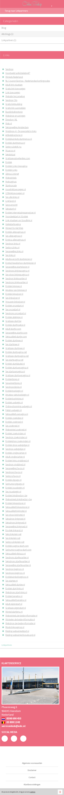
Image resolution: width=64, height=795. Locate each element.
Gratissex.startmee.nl (15, 348)
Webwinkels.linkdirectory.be (18, 499)
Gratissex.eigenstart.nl (15, 607)
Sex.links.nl (10, 255)
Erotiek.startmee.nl (14, 340)
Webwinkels (10, 177)
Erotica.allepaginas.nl (15, 239)
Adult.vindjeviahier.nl (15, 456)
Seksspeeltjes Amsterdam (17, 127)
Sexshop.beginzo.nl (14, 569)
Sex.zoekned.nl (12, 425)
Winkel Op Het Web (14, 228)
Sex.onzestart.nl (12, 309)
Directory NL (11, 119)
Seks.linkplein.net (13, 534)
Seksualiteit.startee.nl (15, 584)
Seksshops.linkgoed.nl (15, 522)
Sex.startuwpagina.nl (15, 371)
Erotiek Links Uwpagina (16, 166)
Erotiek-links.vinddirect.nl (17, 460)
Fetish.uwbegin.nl (13, 410)
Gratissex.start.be (13, 321)
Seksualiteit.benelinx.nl (15, 600)
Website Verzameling (15, 96)
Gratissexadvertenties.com (17, 158)
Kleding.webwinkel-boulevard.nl (20, 634)
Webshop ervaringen (15, 115)
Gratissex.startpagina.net (17, 355)
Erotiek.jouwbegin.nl (15, 487)
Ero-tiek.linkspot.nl (14, 530)
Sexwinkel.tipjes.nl (13, 383)
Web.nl (8, 123)
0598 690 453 (13, 718)
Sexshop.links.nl (12, 243)
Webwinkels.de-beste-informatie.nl (21, 615)
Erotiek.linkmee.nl (13, 286)
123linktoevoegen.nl (14, 193)
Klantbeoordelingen (32, 784)
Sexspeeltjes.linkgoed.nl (16, 526)
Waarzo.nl (10, 150)
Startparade (11, 185)
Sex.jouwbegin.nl (13, 491)
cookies (32, 792)
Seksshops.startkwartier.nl (17, 561)
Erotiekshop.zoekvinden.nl (17, 441)
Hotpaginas (10, 181)
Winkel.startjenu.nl (14, 611)
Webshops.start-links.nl (16, 592)
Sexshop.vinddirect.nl (15, 464)
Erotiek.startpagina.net (16, 352)
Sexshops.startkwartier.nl (17, 557)
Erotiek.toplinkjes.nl (14, 398)
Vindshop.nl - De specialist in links (20, 131)
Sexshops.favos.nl (13, 472)
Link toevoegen (12, 92)
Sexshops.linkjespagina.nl (17, 270)
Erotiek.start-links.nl (14, 588)
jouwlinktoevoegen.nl (15, 189)
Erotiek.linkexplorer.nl (15, 503)
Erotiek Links (11, 169)
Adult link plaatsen (14, 84)
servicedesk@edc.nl (13, 726)
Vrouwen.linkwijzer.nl (15, 301)
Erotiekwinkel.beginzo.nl (16, 576)
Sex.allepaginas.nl (13, 235)
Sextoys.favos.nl (13, 476)
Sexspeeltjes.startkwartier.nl (18, 565)
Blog (4, 27)
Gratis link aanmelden (15, 107)
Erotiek (8, 162)
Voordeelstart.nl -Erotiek (16, 216)
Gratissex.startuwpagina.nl (17, 375)
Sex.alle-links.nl (12, 197)
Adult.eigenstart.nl (13, 603)
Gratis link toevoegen (15, 88)
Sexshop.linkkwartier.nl (16, 278)
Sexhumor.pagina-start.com (18, 549)
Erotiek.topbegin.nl (14, 390)
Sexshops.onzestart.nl (15, 313)
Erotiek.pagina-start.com (17, 545)
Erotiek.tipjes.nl (12, 379)
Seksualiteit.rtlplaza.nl (15, 553)
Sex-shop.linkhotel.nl (15, 514)
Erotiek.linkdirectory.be (16, 495)
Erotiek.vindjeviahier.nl (15, 452)
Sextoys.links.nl (12, 247)
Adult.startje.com (13, 328)
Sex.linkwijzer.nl (12, 297)
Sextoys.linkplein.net (14, 541)
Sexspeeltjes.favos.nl (14, 468)
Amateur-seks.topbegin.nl (17, 394)
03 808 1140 (13, 722)
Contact (32, 777)
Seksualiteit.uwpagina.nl (16, 414)
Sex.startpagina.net (14, 359)
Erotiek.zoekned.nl (14, 421)
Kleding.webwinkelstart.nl (17, 631)
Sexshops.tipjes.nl (13, 386)
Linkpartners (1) (9, 40)
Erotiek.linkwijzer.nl (14, 293)
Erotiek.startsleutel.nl (15, 363)
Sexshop (9, 69)
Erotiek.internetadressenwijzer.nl (20, 212)
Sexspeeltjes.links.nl (14, 251)
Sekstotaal (10, 154)
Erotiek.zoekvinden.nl (15, 433)
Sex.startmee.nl (12, 344)
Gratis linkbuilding (13, 104)
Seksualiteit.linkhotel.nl (16, 510)
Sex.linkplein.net (12, 538)
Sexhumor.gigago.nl (14, 483)
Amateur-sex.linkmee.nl (16, 290)
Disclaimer (32, 770)
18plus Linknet (12, 173)
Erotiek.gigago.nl (13, 479)
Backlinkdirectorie (14, 111)
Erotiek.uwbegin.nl (14, 402)
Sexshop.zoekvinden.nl (16, 437)
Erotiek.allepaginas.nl (15, 231)
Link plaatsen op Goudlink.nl (18, 220)
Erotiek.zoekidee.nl (14, 417)
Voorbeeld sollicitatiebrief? (17, 73)
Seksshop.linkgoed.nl (15, 518)
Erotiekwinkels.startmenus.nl (18, 138)
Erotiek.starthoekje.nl (15, 324)
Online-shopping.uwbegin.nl (18, 406)
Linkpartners (7, 645)
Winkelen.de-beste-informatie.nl (20, 619)
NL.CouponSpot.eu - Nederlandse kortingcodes (27, 80)
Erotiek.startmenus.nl (15, 142)
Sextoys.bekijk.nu (13, 146)
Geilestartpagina (13, 224)
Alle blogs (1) (7, 34)
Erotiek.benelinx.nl (13, 596)
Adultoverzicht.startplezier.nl (18, 259)
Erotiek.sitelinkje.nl (14, 317)
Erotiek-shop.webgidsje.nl (17, 445)
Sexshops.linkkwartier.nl (16, 282)
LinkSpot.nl (10, 200)
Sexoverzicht (11, 204)
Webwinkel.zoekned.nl (15, 429)
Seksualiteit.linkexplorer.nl (17, 507)
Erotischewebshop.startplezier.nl (20, 262)
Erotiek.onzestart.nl (14, 305)
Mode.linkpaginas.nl (14, 627)
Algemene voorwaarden (32, 763)
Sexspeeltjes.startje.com (16, 332)
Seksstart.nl (10, 208)
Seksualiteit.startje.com (16, 336)
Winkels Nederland (14, 76)
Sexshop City (11, 100)
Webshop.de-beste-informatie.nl (20, 623)
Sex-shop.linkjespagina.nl (17, 274)
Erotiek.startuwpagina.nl (16, 367)
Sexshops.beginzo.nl (15, 572)
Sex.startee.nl (11, 580)
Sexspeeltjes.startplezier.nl (17, 266)
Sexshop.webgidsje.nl (15, 448)
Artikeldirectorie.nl (13, 135)
